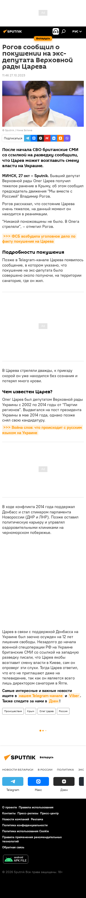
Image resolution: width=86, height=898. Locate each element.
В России (45, 769)
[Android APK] (16, 860)
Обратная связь (13, 847)
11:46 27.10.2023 (13, 75)
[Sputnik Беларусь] (13, 33)
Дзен (53, 700)
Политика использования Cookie (25, 831)
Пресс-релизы (27, 813)
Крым (30, 711)
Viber (74, 695)
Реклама (37, 819)
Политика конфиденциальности (25, 825)
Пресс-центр (49, 813)
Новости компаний (15, 819)
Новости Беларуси (17, 769)
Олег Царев (46, 711)
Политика (65, 769)
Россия (63, 711)
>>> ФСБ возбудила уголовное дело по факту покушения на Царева (39, 239)
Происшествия (13, 711)
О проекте (9, 807)
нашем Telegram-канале (41, 695)
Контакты (9, 813)
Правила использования (36, 807)
